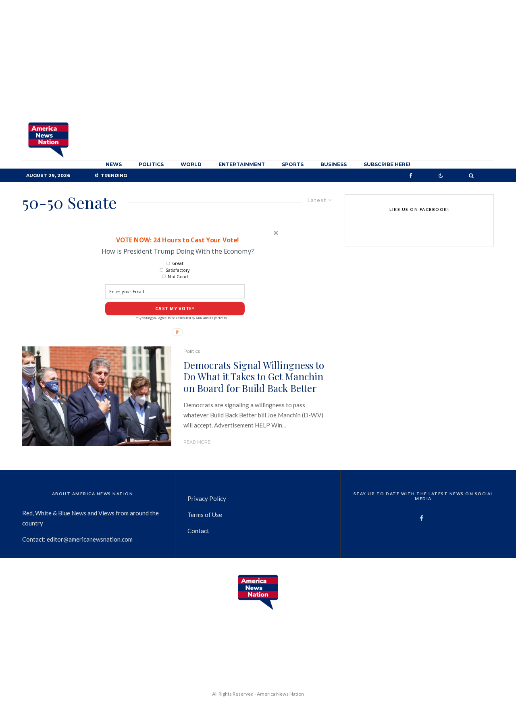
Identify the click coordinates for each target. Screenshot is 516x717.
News (114, 164)
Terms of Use (204, 514)
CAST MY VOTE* (175, 309)
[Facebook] (411, 175)
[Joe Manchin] (96, 396)
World (191, 164)
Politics (151, 164)
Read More (196, 442)
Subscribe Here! (387, 164)
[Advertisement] (258, 60)
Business (333, 164)
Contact (198, 530)
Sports (293, 164)
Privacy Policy (206, 498)
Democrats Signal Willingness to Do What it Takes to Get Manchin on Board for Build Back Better (253, 376)
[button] (177, 239)
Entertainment (241, 164)
